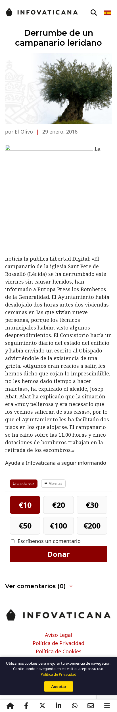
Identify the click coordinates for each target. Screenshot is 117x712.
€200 (92, 525)
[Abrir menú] (107, 705)
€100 (58, 525)
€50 (25, 525)
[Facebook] (26, 705)
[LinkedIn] (58, 705)
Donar (58, 554)
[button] (58, 586)
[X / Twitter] (42, 705)
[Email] (91, 705)
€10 (25, 505)
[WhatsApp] (74, 705)
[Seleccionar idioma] (108, 12)
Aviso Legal (58, 635)
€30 (92, 505)
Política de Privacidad (58, 643)
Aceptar (58, 686)
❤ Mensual (53, 483)
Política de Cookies (59, 651)
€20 (58, 505)
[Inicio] (10, 705)
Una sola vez (23, 483)
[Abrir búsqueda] (94, 13)
